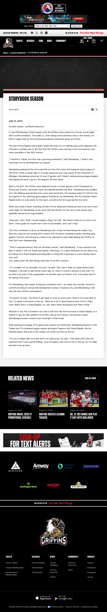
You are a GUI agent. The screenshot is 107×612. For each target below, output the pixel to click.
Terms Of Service (72, 607)
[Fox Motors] (91, 466)
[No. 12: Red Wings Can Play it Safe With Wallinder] (84, 398)
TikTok (90, 577)
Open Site (76, 26)
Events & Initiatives (72, 564)
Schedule (30, 41)
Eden (96, 607)
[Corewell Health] (66, 466)
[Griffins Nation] (53, 440)
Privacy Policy (57, 607)
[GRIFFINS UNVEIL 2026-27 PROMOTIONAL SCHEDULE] (22, 398)
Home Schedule (38, 563)
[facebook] (32, 33)
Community (61, 41)
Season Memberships (15, 568)
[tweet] (96, 110)
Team (41, 41)
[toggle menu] (102, 41)
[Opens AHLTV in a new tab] (53, 18)
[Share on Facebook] (92, 110)
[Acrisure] (16, 466)
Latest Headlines (18, 53)
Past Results (37, 572)
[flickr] (46, 33)
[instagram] (41, 33)
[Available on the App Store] (43, 598)
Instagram (91, 572)
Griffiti (53, 577)
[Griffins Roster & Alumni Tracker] (53, 398)
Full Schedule (37, 568)
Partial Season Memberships (12, 573)
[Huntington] (28, 485)
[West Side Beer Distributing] (78, 485)
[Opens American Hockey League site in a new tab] (53, 8)
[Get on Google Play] (63, 598)
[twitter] (36, 33)
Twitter (90, 563)
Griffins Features (53, 571)
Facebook (91, 568)
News (49, 41)
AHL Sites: (29, 26)
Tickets (19, 41)
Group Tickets (12, 563)
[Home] (8, 43)
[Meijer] (53, 485)
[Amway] (41, 466)
